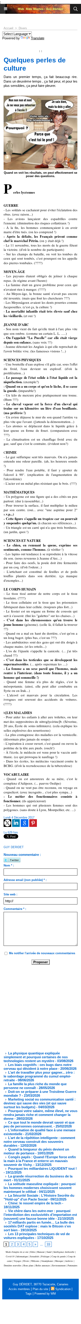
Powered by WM (45, 1293)
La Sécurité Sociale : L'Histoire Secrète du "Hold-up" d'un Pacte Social (39, 1197)
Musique (59, 1260)
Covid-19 (10, 1256)
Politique (45, 1256)
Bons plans (28, 1265)
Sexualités (34, 1256)
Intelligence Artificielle (64, 1251)
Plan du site (40, 1289)
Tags (28, 1293)
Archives (69, 1260)
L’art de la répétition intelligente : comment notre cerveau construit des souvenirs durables (39, 1141)
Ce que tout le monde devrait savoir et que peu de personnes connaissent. (39, 1124)
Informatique (22, 1256)
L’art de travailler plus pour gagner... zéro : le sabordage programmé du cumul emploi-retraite (39, 1076)
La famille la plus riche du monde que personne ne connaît (35, 1086)
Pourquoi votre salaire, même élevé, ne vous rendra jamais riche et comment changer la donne (40, 1114)
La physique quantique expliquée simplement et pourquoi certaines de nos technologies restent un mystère (36, 1057)
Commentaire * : (15, 909)
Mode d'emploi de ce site (17, 1251)
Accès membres (19, 1289)
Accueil (8, 28)
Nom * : (9, 865)
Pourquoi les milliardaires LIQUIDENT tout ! (42, 1168)
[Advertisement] (37, 1007)
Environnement (59, 1265)
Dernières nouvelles (12, 1265)
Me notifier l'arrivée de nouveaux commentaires (42, 953)
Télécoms (35, 1260)
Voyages (17, 1260)
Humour (41, 1251)
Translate (37, 38)
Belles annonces (43, 1265)
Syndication (63, 1289)
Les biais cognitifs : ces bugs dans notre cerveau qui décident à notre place (38, 1066)
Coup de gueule (59, 1256)
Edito (33, 1251)
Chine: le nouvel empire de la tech (34, 1203)
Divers (23, 28)
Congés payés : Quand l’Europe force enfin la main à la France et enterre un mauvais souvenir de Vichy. (40, 1161)
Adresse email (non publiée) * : (25, 880)
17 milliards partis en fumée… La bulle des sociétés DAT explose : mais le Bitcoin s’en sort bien (39, 1226)
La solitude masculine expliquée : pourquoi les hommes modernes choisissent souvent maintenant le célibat (40, 1187)
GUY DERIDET (14, 847)
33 (48, 1244)
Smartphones (47, 1260)
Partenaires (72, 1265)
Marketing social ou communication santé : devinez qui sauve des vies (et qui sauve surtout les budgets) (40, 1103)
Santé (49, 1251)
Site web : (10, 894)
